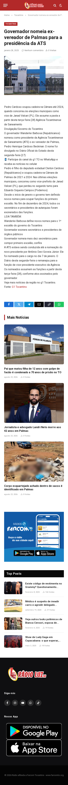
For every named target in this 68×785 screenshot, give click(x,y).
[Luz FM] (34, 5)
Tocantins (10, 24)
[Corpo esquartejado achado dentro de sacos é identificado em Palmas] (34, 461)
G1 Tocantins (19, 286)
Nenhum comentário (34, 50)
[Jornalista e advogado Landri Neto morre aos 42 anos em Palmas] (34, 403)
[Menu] (5, 5)
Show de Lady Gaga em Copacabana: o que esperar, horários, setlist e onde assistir (43, 641)
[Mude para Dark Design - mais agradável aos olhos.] (60, 5)
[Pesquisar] (55, 5)
